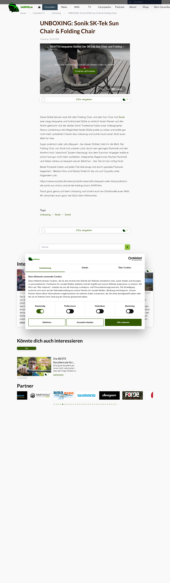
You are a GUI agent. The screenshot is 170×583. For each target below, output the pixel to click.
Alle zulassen (123, 322)
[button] (54, 404)
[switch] (70, 311)
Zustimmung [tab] (45, 268)
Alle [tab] (26, 348)
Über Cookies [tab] (124, 267)
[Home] (39, 7)
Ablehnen (46, 322)
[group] (29, 395)
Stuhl (58, 215)
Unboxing (56, 13)
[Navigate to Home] (39, 8)
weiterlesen (25, 322)
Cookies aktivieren (85, 71)
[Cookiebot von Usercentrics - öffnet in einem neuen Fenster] (130, 259)
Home (23, 13)
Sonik (122, 117)
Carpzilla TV (39, 13)
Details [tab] (85, 267)
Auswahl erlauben (85, 322)
